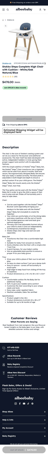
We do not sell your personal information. (24, 444)
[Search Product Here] (8, 9)
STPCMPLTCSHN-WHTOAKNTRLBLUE (29, 63)
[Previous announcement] (3, 2)
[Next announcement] (44, 2)
